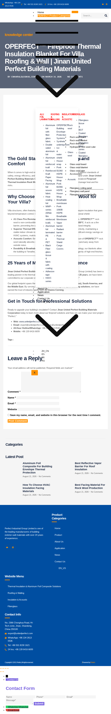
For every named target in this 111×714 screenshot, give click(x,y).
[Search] (106, 15)
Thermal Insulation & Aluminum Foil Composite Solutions (34, 586)
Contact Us (44, 298)
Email (12, 403)
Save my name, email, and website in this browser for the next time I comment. (55, 415)
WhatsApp (23, 707)
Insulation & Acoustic (17, 599)
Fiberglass (12, 606)
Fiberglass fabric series (83, 146)
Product (52, 39)
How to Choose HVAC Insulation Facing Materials (36, 488)
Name (12, 397)
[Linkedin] (106, 4)
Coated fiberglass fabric (83, 155)
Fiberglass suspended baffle (83, 194)
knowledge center (19, 35)
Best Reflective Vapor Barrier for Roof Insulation (88, 466)
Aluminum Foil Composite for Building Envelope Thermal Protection (37, 468)
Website (12, 409)
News (41, 295)
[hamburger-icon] (75, 12)
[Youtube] (103, 4)
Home (41, 12)
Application (43, 292)
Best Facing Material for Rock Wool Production (90, 486)
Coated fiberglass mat (83, 136)
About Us (43, 288)
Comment (14, 391)
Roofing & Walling (16, 593)
